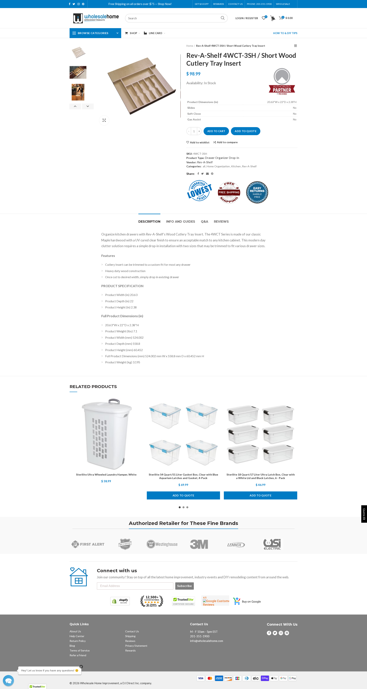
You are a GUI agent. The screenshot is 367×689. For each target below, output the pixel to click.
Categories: (193, 166)
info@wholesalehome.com (206, 640)
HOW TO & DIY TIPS (285, 33)
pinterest (83, 4)
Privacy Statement (136, 645)
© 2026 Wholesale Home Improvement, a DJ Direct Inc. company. (111, 683)
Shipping (130, 636)
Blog (72, 645)
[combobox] (176, 18)
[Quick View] (140, 421)
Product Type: (195, 157)
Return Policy (78, 640)
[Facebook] (198, 173)
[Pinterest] (212, 173)
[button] (8, 680)
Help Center (77, 636)
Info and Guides (180, 221)
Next (88, 106)
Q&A (204, 221)
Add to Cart (216, 131)
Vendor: (191, 162)
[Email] (207, 173)
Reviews (221, 221)
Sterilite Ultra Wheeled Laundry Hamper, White (106, 474)
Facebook (69, 4)
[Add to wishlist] (140, 404)
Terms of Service (80, 650)
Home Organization (218, 166)
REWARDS (218, 3)
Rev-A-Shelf (205, 162)
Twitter (73, 4)
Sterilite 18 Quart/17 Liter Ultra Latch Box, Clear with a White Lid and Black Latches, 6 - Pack (261, 476)
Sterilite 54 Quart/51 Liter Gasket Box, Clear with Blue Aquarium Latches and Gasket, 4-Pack (183, 476)
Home (189, 45)
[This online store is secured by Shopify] (120, 601)
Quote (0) (364, 514)
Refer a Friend (78, 655)
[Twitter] (202, 173)
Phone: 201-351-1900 (259, 3)
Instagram (78, 4)
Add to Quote (246, 131)
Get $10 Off (202, 3)
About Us (75, 631)
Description (149, 221)
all (204, 166)
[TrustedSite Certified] (183, 601)
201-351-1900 (199, 636)
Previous (75, 106)
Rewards (130, 650)
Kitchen (236, 166)
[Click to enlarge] (104, 120)
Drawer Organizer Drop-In (222, 157)
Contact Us (235, 3)
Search (222, 18)
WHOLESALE (283, 3)
